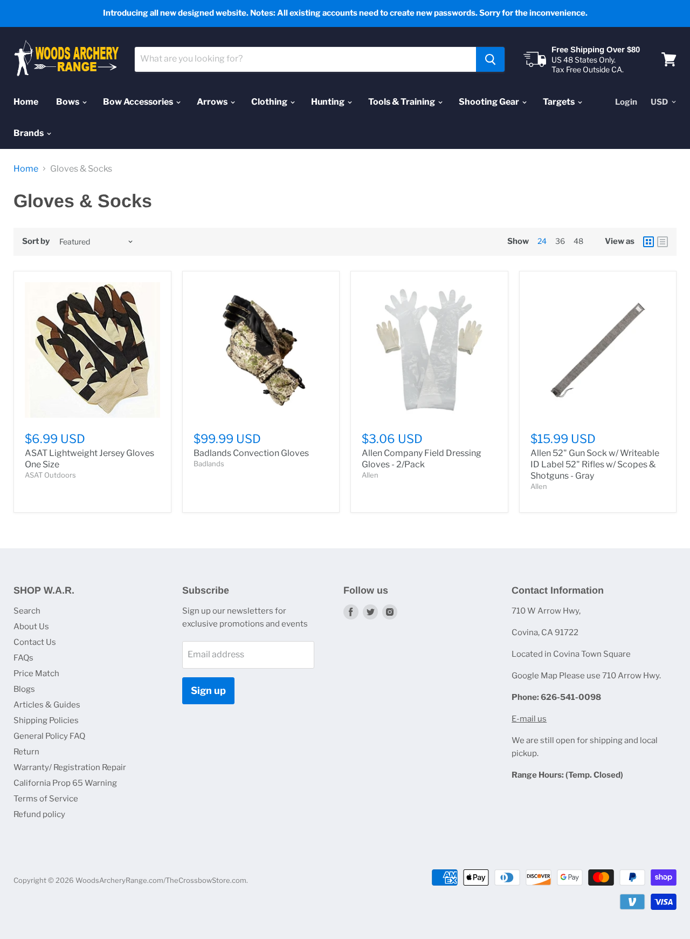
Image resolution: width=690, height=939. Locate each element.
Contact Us (34, 642)
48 (578, 241)
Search (26, 611)
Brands (29, 133)
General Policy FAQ (49, 736)
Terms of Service (45, 799)
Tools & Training (402, 102)
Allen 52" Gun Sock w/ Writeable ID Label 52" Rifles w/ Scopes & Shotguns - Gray (594, 464)
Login (626, 102)
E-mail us (529, 719)
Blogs (24, 689)
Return (26, 752)
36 (560, 241)
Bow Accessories (139, 102)
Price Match (36, 673)
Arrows (213, 102)
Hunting (328, 102)
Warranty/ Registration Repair (69, 767)
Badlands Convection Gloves (251, 453)
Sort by (36, 241)
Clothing (270, 102)
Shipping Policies (46, 720)
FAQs (23, 658)
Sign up (208, 690)
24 (542, 241)
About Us (31, 626)
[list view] (662, 241)
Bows (68, 102)
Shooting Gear (490, 102)
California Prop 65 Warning (65, 783)
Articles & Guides (46, 705)
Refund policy (39, 814)
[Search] (490, 59)
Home (25, 102)
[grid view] (648, 241)
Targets (559, 102)
